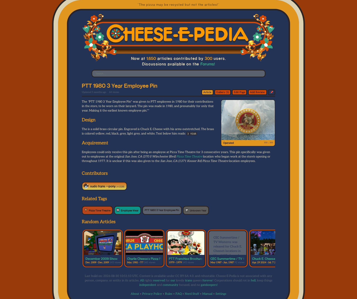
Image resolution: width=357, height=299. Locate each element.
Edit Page (239, 92)
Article (207, 92)
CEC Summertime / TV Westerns (233, 258)
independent (147, 285)
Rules (168, 294)
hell (253, 280)
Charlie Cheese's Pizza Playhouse (150, 258)
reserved (159, 280)
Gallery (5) (222, 92)
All (142, 280)
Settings (221, 294)
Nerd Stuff (192, 294)
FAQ (179, 294)
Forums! (208, 64)
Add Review (257, 92)
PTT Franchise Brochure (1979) (190, 258)
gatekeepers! (209, 285)
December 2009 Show (102, 258)
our (173, 280)
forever (207, 280)
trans (188, 280)
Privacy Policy (152, 294)
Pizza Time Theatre (189, 156)
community (170, 285)
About (135, 294)
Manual (207, 294)
